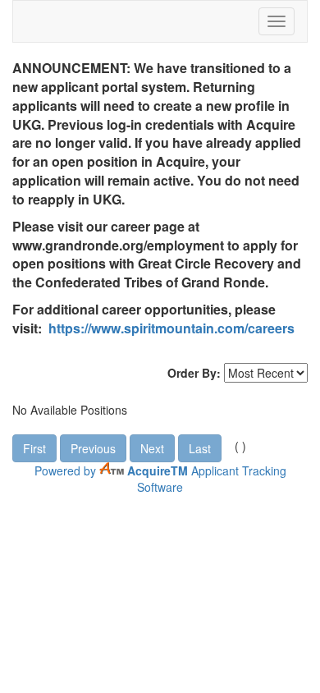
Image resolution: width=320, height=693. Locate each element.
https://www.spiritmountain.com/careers (171, 328)
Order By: (194, 373)
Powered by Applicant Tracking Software (160, 478)
